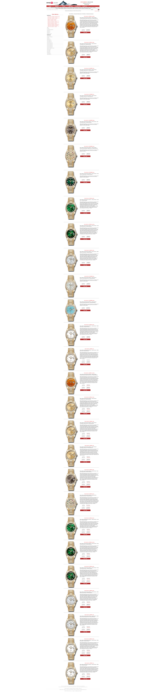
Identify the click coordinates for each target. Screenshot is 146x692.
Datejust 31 (48, 30)
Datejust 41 (48, 32)
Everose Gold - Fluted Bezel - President (52, 18)
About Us (68, 688)
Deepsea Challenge (49, 36)
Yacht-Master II (49, 54)
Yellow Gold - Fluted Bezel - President (52, 26)
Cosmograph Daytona (50, 29)
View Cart (80, 688)
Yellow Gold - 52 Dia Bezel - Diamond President (53, 24)
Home (50, 6)
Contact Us (84, 6)
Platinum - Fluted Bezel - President (52, 20)
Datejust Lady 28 (49, 33)
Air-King (48, 28)
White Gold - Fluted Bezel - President (52, 23)
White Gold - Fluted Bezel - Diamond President (53, 22)
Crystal (63, 6)
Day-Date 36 (49, 15)
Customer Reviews (72, 688)
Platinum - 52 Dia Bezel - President (52, 19)
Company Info (77, 6)
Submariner (48, 52)
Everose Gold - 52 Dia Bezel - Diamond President (54, 16)
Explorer (48, 37)
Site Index (77, 688)
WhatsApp (87, 4)
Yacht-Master (49, 53)
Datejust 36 (48, 31)
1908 (47, 27)
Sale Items (71, 6)
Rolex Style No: (89, 16)
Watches (57, 6)
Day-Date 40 (49, 35)
